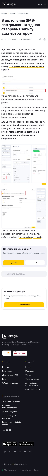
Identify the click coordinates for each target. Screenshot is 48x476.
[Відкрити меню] (44, 4)
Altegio (4, 13)
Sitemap (36, 470)
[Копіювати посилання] (40, 39)
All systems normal (10, 470)
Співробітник (23, 13)
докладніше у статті (30, 237)
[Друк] (44, 39)
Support (13, 13)
